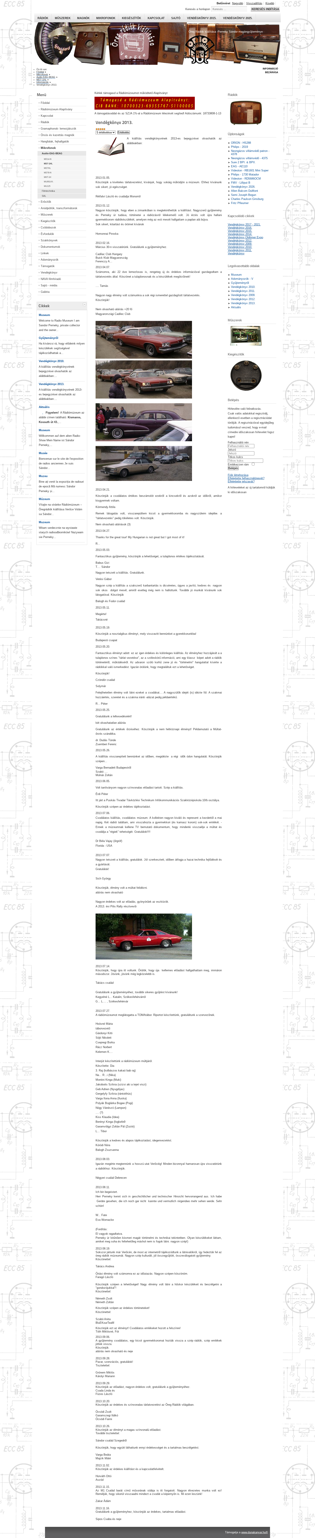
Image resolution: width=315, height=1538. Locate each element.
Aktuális (44, 407)
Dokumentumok (50, 246)
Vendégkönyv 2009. (240, 243)
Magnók (83, 18)
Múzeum (44, 499)
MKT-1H (47, 177)
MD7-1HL (48, 164)
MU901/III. (49, 182)
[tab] (85, 304)
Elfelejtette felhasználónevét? (246, 478)
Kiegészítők (131, 18)
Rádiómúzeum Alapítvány (56, 109)
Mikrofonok (105, 18)
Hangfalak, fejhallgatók (55, 141)
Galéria (45, 291)
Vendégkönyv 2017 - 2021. (244, 224)
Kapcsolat (156, 18)
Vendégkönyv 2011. (240, 250)
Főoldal (45, 102)
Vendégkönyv (49, 272)
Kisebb (270, 3)
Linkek (45, 253)
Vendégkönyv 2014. (240, 234)
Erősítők (46, 201)
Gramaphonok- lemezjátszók (58, 128)
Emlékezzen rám (238, 464)
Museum (44, 315)
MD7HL (47, 168)
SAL (44, 196)
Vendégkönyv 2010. (51, 361)
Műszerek (62, 18)
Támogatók (48, 266)
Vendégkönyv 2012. (240, 240)
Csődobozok (48, 227)
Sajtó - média (49, 285)
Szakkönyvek (49, 240)
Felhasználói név (238, 442)
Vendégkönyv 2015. (201, 18)
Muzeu (43, 476)
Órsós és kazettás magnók (57, 135)
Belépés (233, 468)
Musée (43, 453)
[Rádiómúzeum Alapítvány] (144, 108)
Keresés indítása (265, 9)
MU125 (47, 186)
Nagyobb (237, 3)
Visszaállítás (254, 3)
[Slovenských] (42, 412)
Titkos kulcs (235, 457)
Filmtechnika (48, 191)
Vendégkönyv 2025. (237, 18)
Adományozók (49, 259)
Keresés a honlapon (197, 9)
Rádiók (43, 18)
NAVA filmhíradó (51, 279)
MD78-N (47, 173)
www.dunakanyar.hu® (254, 1532)
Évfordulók (47, 234)
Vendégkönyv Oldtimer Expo (245, 237)
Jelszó (232, 449)
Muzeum (44, 522)
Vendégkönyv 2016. (240, 227)
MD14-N (47, 159)
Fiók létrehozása (238, 475)
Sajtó (175, 18)
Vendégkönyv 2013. (51, 384)
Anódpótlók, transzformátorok (59, 208)
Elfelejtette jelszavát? (241, 481)
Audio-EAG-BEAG (52, 153)
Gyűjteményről (48, 338)
